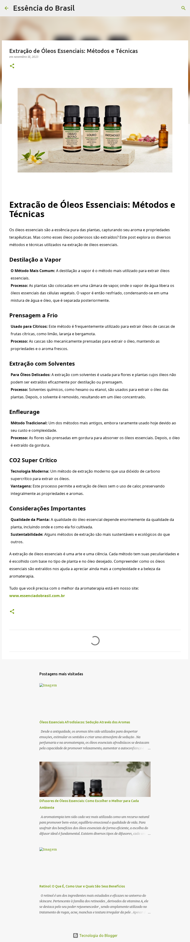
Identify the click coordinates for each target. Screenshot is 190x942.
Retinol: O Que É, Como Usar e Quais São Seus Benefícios (82, 886)
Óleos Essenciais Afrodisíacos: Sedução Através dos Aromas (84, 722)
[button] (12, 66)
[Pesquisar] (81, 8)
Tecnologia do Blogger (97, 935)
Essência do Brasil (44, 8)
